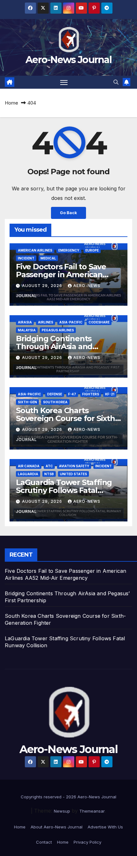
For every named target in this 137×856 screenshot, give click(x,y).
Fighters (90, 394)
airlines (45, 322)
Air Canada (29, 466)
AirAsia (25, 322)
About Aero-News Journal (57, 826)
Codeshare (99, 322)
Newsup (62, 811)
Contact (44, 842)
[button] (116, 82)
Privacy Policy (87, 842)
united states (73, 474)
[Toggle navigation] (64, 82)
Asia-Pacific (71, 322)
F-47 (72, 394)
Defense (54, 394)
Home (11, 103)
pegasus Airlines (58, 330)
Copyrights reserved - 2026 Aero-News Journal (68, 796)
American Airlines (35, 250)
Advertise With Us (105, 826)
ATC (49, 466)
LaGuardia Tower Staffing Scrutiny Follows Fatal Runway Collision (64, 490)
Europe (92, 250)
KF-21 (109, 394)
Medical (48, 258)
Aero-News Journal (68, 60)
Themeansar (92, 811)
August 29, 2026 (42, 285)
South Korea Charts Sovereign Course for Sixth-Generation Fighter (67, 418)
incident (26, 258)
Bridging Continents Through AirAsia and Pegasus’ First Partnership (65, 346)
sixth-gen (27, 402)
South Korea (55, 402)
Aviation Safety (74, 466)
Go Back (68, 212)
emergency (68, 250)
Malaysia (27, 330)
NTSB (49, 474)
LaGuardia (28, 474)
